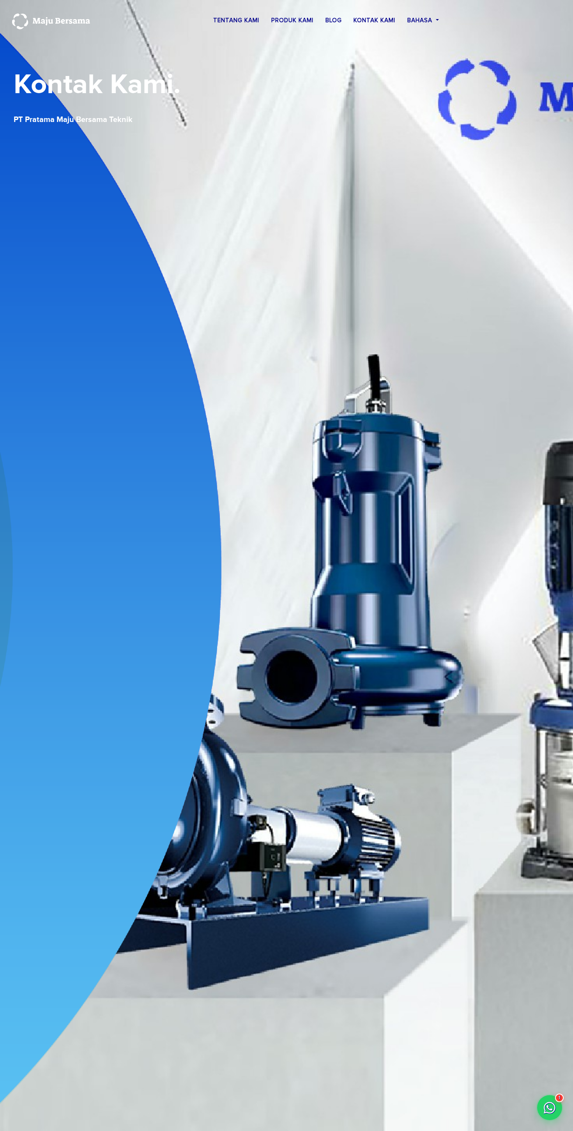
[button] (549, 1107)
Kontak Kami (374, 20)
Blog (333, 20)
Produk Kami (292, 20)
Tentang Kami (236, 20)
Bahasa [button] (420, 20)
